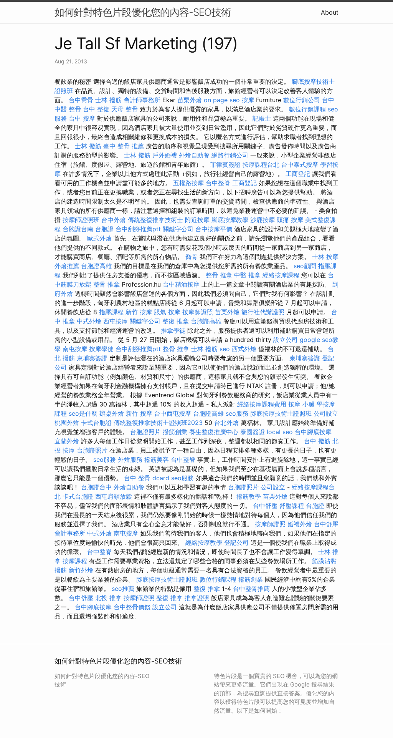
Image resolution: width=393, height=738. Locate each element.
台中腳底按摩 (313, 432)
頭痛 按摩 (290, 220)
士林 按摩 (325, 256)
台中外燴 (113, 220)
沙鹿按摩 (262, 220)
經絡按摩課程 (281, 275)
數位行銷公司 (301, 100)
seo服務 (237, 413)
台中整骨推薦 (251, 588)
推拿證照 (197, 598)
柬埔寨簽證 (92, 358)
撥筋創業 (175, 432)
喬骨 (191, 256)
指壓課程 (111, 312)
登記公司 (236, 542)
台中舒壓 (265, 505)
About (330, 12)
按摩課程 (75, 561)
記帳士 (262, 118)
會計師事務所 (142, 100)
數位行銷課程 (307, 109)
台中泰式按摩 (299, 164)
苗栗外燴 (189, 100)
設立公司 (285, 339)
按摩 (248, 100)
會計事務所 (69, 533)
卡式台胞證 (96, 422)
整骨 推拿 (219, 275)
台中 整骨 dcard (146, 478)
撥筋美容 (156, 459)
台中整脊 (218, 183)
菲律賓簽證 (225, 164)
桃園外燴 (66, 422)
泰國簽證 (252, 432)
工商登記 (298, 173)
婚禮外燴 (299, 524)
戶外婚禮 (164, 155)
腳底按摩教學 (229, 220)
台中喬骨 (81, 100)
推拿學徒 (173, 330)
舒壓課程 (291, 505)
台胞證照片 (145, 432)
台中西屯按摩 (172, 413)
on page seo (222, 100)
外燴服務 (130, 459)
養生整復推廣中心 (213, 432)
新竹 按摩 (138, 312)
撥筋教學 (248, 496)
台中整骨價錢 (132, 607)
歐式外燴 (99, 238)
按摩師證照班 (81, 220)
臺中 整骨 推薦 (123, 146)
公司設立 (326, 413)
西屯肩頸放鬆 (113, 496)
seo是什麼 (83, 413)
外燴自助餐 (194, 155)
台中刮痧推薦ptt (138, 229)
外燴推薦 (66, 266)
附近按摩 (197, 220)
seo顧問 (305, 266)
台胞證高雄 (96, 266)
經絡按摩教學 (203, 542)
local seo (280, 432)
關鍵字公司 (178, 229)
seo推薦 (123, 588)
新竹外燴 (81, 570)
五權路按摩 (188, 183)
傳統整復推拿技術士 (155, 220)
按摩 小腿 (301, 404)
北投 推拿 (108, 598)
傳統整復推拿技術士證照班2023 (158, 422)
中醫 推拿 (247, 275)
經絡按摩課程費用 (261, 404)
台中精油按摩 (181, 284)
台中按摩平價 (213, 229)
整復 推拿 (175, 321)
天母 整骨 (124, 109)
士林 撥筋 (108, 100)
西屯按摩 (115, 321)
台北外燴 (226, 422)
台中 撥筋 (317, 441)
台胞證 (104, 229)
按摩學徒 (101, 349)
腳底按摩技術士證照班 (281, 413)
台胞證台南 (78, 229)
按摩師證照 (197, 312)
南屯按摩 (75, 349)
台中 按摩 (82, 118)
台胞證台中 (96, 487)
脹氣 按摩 (167, 312)
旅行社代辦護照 (262, 312)
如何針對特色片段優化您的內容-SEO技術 (142, 12)
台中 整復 (96, 109)
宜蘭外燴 (66, 441)
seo (225, 349)
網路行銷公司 (229, 155)
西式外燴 (244, 349)
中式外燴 (89, 321)
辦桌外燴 (111, 413)
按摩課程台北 (261, 164)
